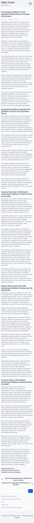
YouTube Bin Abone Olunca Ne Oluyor (11, 507)
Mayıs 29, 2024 (14, 19)
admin (4, 19)
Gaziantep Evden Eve (7, 468)
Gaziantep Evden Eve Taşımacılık (11, 472)
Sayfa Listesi (4, 504)
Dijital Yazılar (8, 2)
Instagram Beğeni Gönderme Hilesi (11, 499)
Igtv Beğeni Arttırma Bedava (9, 496)
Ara (30, 491)
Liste (2, 502)
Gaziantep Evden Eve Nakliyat (10, 470)
